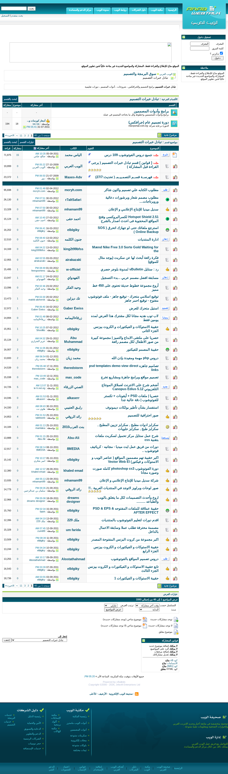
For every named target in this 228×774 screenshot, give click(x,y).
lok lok (36, 124)
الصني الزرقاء (73, 387)
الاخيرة (9, 135)
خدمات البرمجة (10, 716)
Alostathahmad (73, 559)
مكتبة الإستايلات (56, 716)
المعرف (220, 43)
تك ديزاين (73, 298)
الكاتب (73, 148)
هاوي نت (40, 409)
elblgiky (73, 230)
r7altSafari (73, 200)
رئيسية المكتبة (80, 716)
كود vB (173, 660)
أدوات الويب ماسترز (77, 723)
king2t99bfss (73, 249)
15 (17, 155)
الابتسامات (171, 663)
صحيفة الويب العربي (163, 768)
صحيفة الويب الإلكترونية (121, 693)
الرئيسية (177, 768)
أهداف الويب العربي (117, 768)
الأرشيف (102, 693)
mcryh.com (73, 190)
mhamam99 (39, 201)
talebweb (40, 417)
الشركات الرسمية (32, 738)
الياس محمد (73, 155)
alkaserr (73, 398)
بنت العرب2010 (73, 427)
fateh (42, 511)
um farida (73, 530)
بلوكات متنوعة (79, 745)
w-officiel (73, 269)
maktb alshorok (36, 299)
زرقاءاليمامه (73, 318)
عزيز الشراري (38, 341)
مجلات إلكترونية (79, 740)
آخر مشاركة (43, 148)
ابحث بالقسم (10, 99)
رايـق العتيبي (73, 407)
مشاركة (17, 148)
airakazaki (73, 259)
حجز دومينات (34, 743)
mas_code (73, 377)
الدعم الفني (51, 768)
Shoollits (40, 330)
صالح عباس (39, 156)
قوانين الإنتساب (82, 768)
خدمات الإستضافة (32, 748)
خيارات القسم (27, 142)
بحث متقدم (17, 15)
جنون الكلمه (73, 239)
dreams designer (73, 499)
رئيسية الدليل (34, 716)
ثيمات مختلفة (80, 750)
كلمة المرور (218, 48)
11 (21, 135)
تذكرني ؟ (214, 53)
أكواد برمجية (56, 723)
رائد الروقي (73, 416)
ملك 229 (73, 520)
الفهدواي (73, 278)
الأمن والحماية (34, 723)
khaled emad (73, 470)
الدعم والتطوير (33, 733)
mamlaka (40, 428)
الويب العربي (165, 74)
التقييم (91, 148)
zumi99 (41, 531)
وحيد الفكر (73, 287)
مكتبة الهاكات (56, 730)
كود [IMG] (172, 666)
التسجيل (5, 15)
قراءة (7, 148)
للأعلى (93, 693)
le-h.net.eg (39, 388)
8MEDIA (73, 449)
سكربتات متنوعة (78, 735)
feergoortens (38, 270)
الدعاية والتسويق (32, 728)
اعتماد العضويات (66, 768)
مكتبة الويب (147, 768)
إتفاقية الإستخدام (98, 768)
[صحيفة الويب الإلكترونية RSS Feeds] (136, 693)
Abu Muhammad (73, 340)
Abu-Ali (73, 438)
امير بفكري (39, 460)
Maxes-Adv (73, 177)
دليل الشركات (133, 768)
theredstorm (73, 368)
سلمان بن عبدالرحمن (34, 490)
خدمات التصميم (9, 723)
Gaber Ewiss (73, 308)
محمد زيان (73, 358)
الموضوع (154, 148)
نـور (43, 178)
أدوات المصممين (78, 729)
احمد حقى (73, 219)
